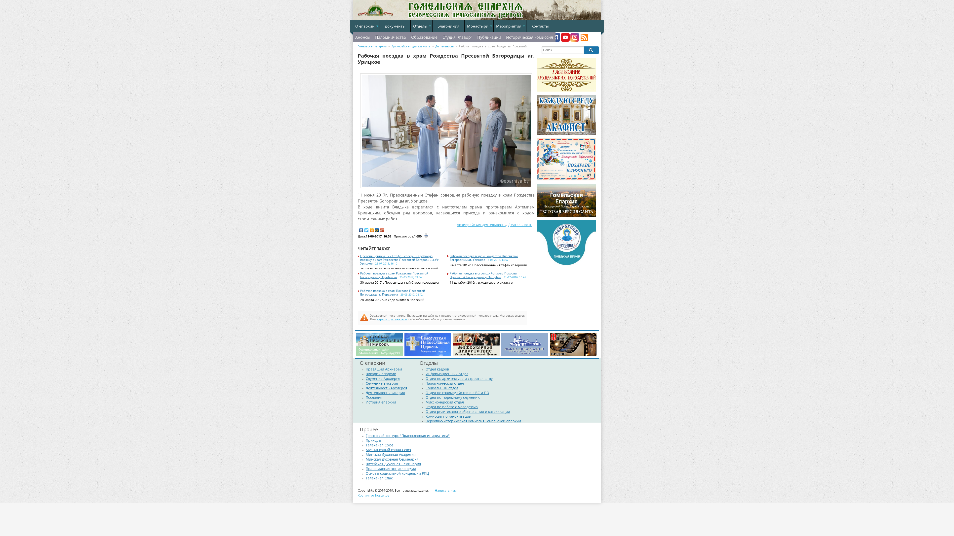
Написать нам (446, 490)
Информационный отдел (447, 373)
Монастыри (477, 26)
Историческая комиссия (529, 37)
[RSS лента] (584, 40)
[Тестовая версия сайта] (566, 215)
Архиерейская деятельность (481, 224)
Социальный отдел (442, 388)
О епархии (365, 26)
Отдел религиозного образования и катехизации (468, 411)
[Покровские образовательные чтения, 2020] (566, 265)
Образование (424, 37)
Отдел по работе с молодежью (452, 406)
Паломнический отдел (445, 383)
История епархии (381, 402)
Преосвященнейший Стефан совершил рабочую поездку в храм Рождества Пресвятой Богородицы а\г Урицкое (399, 260)
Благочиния (448, 26)
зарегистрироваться (392, 319)
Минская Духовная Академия (391, 454)
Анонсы (362, 37)
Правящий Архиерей (384, 369)
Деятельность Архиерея (386, 388)
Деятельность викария (385, 392)
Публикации (489, 37)
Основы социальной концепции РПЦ (397, 473)
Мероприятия (508, 26)
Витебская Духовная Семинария (393, 464)
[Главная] (375, 16)
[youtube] (565, 40)
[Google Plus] (382, 230)
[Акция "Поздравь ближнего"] (566, 179)
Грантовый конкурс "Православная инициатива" (408, 435)
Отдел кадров (437, 369)
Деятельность (520, 224)
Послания (374, 397)
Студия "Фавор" (457, 37)
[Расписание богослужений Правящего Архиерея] (566, 90)
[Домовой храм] (566, 133)
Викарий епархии (381, 373)
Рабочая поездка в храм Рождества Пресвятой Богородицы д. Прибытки (394, 275)
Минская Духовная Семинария (392, 459)
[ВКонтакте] (361, 230)
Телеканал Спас (379, 478)
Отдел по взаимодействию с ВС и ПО (457, 392)
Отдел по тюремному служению (453, 397)
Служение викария (382, 383)
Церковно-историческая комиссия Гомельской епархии (473, 421)
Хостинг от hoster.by (373, 495)
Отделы (420, 26)
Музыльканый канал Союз (388, 449)
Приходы (373, 440)
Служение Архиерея (383, 378)
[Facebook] (556, 40)
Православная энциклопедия (391, 468)
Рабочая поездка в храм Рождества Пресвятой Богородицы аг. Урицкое (484, 258)
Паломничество (390, 37)
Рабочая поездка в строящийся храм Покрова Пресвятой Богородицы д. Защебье (483, 275)
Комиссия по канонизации (448, 416)
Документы (395, 26)
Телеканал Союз (380, 445)
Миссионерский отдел (445, 402)
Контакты (540, 26)
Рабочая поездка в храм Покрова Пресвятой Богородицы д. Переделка (392, 293)
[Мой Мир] (377, 230)
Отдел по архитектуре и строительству (459, 378)
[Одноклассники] (371, 230)
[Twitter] (366, 230)
